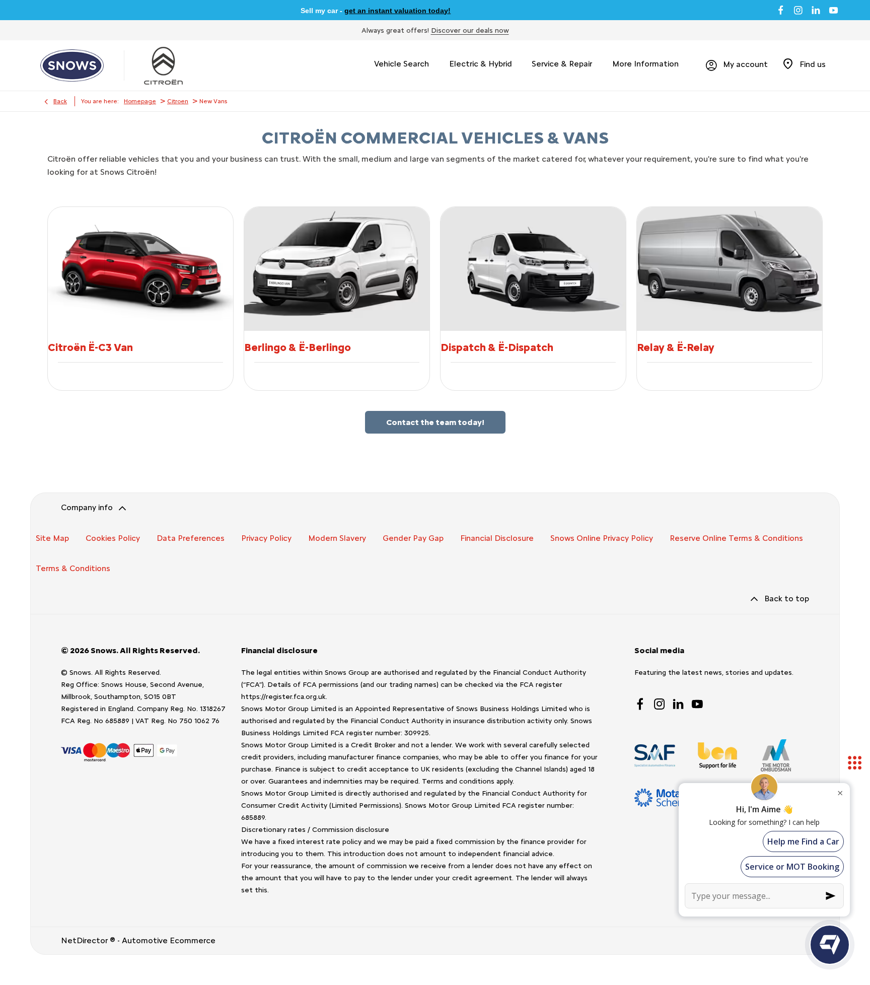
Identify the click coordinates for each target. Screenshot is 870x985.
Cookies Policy (113, 538)
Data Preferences (191, 538)
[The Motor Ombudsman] (776, 755)
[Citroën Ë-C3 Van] (140, 268)
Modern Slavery (337, 538)
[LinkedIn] (816, 10)
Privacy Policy (266, 538)
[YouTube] (833, 10)
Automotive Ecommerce (168, 940)
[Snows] (72, 65)
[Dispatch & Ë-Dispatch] (533, 268)
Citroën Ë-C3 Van (90, 347)
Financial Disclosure (497, 538)
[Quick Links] (854, 763)
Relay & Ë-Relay (675, 347)
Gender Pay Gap (413, 538)
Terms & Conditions (73, 568)
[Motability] (668, 797)
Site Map (52, 538)
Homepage (140, 101)
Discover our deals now (470, 30)
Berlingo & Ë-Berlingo (297, 347)
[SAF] (654, 755)
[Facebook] (780, 10)
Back (60, 101)
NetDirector (85, 940)
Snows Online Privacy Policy (601, 538)
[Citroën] (163, 66)
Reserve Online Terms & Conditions (736, 538)
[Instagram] (798, 10)
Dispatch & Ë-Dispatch (497, 347)
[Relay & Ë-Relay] (729, 268)
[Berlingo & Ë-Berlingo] (336, 268)
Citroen (177, 101)
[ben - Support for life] (717, 755)
